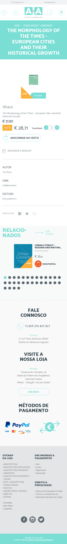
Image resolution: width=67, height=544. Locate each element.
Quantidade (37, 128)
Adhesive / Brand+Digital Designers (40, 540)
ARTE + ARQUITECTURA (13, 482)
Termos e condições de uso (47, 494)
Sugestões (7, 508)
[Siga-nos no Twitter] (41, 519)
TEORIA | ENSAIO (10, 485)
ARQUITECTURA (10, 464)
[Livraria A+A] (33, 12)
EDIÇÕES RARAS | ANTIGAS (15, 491)
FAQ (37, 464)
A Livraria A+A (17, 2)
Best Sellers (8, 506)
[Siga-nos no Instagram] (32, 519)
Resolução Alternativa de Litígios (49, 497)
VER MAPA (33, 391)
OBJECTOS (7, 494)
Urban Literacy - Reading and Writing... (48, 246)
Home (17, 25)
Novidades (7, 503)
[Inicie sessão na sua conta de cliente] (50, 12)
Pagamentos (41, 470)
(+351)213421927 (37, 326)
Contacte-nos (49, 2)
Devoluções (40, 473)
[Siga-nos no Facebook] (24, 519)
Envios (38, 467)
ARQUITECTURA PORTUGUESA (16, 467)
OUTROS (7, 497)
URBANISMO (8, 473)
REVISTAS (7, 488)
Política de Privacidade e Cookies (49, 491)
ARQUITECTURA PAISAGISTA (15, 470)
